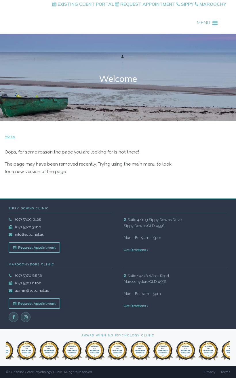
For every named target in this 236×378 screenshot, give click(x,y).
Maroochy (212, 4)
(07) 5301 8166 (28, 283)
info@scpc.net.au (29, 234)
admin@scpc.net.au (32, 290)
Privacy (210, 372)
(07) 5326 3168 (28, 227)
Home (10, 136)
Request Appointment (147, 4)
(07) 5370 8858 (28, 275)
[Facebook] (13, 317)
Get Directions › (136, 250)
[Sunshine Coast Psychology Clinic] (49, 18)
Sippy (187, 4)
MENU (203, 22)
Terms (225, 372)
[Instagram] (26, 317)
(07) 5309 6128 (28, 219)
